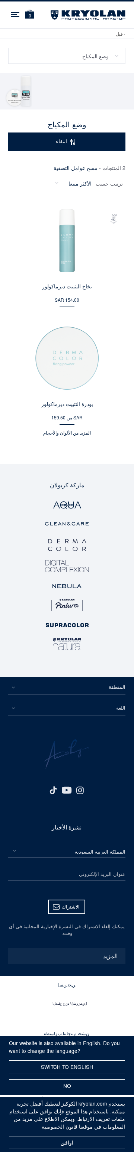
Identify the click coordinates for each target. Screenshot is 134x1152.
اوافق (67, 1142)
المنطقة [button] (117, 686)
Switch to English (67, 1066)
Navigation (16, 13)
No (67, 1085)
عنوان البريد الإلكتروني (102, 873)
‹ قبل (120, 33)
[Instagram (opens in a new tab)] (80, 789)
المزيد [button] (110, 956)
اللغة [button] (120, 707)
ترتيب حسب (109, 183)
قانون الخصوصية (59, 1126)
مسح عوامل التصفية (76, 167)
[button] (29, 15)
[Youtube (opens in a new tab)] (66, 789)
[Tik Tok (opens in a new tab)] (53, 789)
